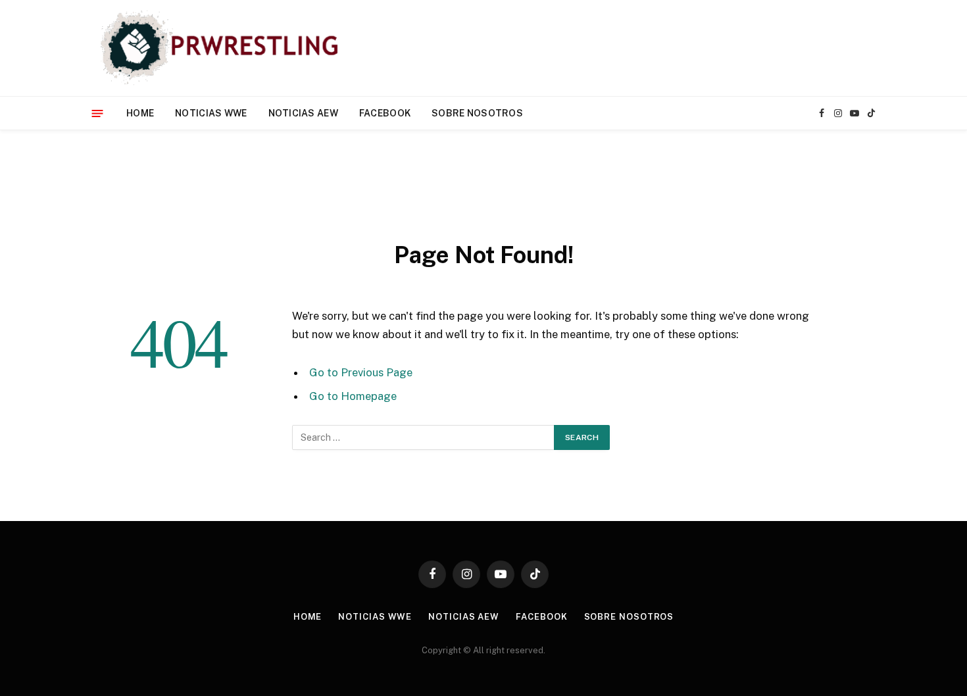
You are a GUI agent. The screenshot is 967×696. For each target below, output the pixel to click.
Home (140, 113)
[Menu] (97, 112)
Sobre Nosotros (477, 113)
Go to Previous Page (360, 372)
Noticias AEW (303, 113)
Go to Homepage (353, 396)
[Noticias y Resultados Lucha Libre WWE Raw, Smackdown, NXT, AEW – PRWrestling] (223, 48)
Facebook (384, 113)
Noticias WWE (211, 113)
